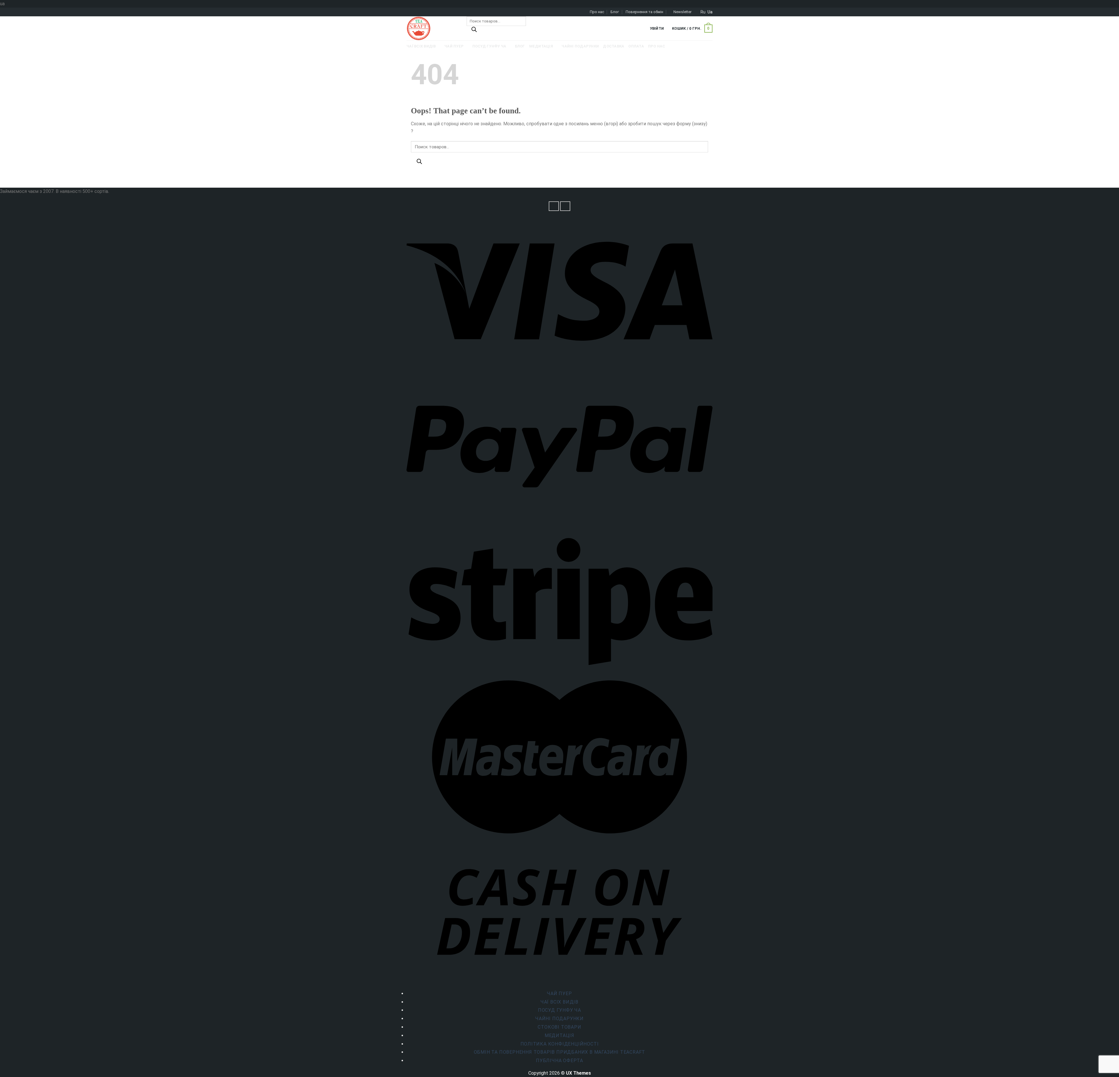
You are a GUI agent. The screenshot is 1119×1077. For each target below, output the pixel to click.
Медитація (559, 1035)
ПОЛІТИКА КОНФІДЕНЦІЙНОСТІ (559, 1044)
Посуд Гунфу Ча (559, 1010)
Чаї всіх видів (559, 1002)
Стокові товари (559, 1027)
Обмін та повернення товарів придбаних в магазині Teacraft (559, 1052)
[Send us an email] (565, 206)
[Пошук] (474, 31)
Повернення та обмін (644, 12)
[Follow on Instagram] (554, 206)
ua (710, 12)
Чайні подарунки (559, 1018)
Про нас (597, 12)
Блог (614, 12)
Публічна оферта (559, 1060)
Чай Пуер (559, 993)
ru (703, 12)
